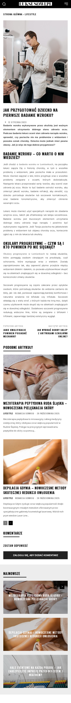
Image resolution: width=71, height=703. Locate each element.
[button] (4, 4)
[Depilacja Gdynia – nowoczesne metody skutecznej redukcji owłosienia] (35, 461)
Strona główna (12, 14)
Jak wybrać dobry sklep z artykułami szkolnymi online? (52, 333)
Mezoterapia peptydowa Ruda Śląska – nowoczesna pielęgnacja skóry (35, 405)
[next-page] (11, 523)
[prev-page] (5, 523)
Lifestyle (30, 14)
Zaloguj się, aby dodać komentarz (35, 555)
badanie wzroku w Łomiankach (36, 164)
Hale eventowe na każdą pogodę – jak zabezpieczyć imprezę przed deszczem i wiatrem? (35, 671)
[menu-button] (66, 3)
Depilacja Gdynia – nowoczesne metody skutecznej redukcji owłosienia (34, 490)
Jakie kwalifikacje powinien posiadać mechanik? (15, 333)
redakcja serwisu (24, 413)
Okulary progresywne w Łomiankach (24, 253)
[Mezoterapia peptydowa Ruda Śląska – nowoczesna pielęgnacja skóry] (35, 377)
